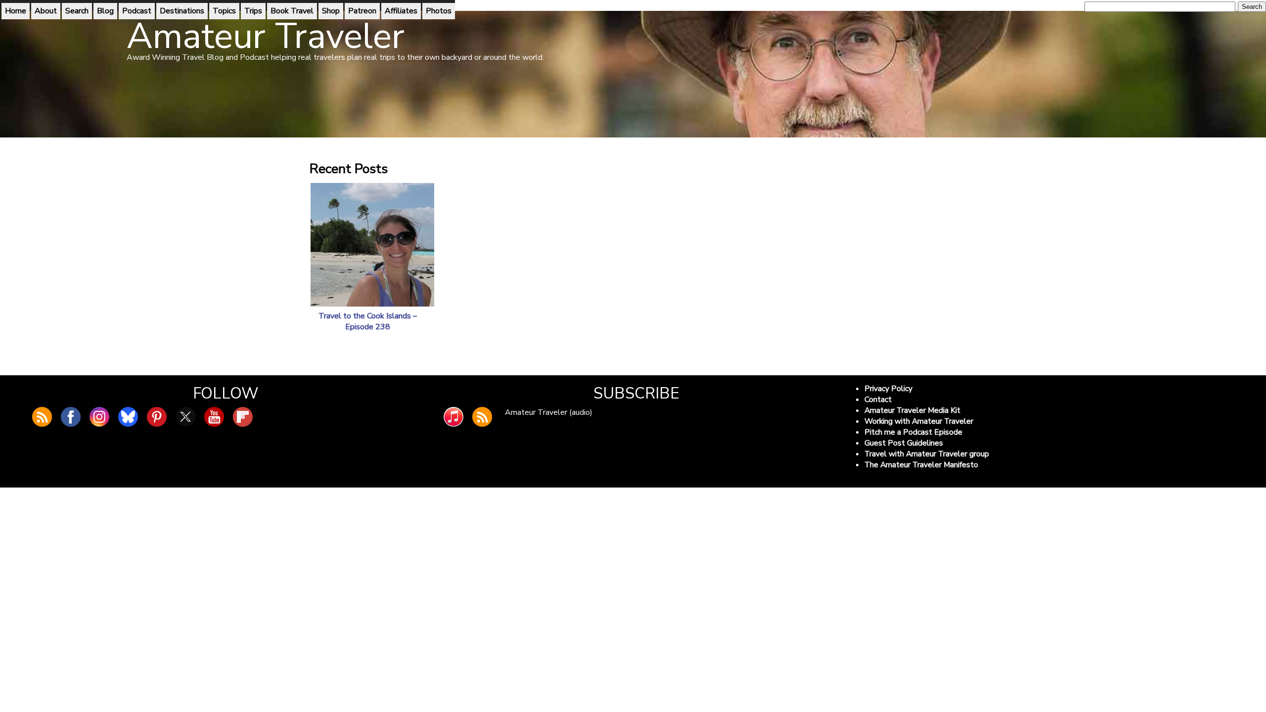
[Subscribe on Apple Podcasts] (453, 417)
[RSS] (482, 417)
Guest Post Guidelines (903, 443)
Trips (253, 10)
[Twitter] (185, 417)
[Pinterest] (157, 417)
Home (15, 10)
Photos (439, 10)
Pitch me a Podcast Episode (913, 432)
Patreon (362, 10)
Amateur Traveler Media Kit (912, 410)
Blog (105, 10)
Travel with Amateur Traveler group (926, 453)
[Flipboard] (243, 417)
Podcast (136, 10)
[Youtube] (214, 417)
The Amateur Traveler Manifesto (921, 464)
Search (77, 10)
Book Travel (292, 10)
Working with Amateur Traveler (918, 421)
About (46, 10)
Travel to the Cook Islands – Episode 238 (367, 321)
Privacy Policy (888, 388)
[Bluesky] (128, 417)
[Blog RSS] (42, 417)
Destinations (182, 10)
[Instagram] (99, 417)
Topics (224, 10)
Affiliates (401, 10)
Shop (331, 10)
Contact (878, 399)
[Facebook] (71, 417)
